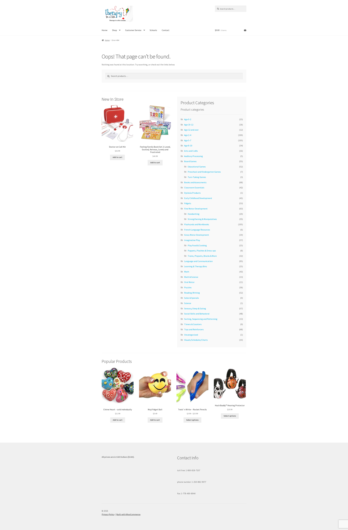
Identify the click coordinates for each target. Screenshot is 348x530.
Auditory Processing (193, 156)
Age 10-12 (188, 124)
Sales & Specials (191, 298)
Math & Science (191, 277)
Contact (165, 30)
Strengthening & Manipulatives (202, 219)
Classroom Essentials (194, 187)
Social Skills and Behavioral (196, 313)
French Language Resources (197, 229)
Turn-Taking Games (197, 177)
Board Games (190, 161)
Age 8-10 (188, 145)
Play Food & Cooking (197, 245)
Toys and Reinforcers (194, 329)
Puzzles (188, 287)
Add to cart (117, 157)
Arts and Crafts (191, 150)
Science (187, 303)
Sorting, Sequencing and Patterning (200, 319)
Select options (192, 420)
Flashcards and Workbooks (196, 224)
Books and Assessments (195, 182)
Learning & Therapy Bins (195, 266)
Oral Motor (189, 282)
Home (104, 30)
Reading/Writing (192, 292)
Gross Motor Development (196, 234)
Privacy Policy (108, 514)
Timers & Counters (193, 324)
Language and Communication (198, 261)
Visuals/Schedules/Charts (196, 340)
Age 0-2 (187, 119)
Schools (153, 30)
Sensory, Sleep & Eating (195, 308)
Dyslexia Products (192, 192)
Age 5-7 (187, 140)
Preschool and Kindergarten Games (204, 171)
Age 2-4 (187, 135)
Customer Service (133, 30)
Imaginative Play (192, 240)
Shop (114, 30)
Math (186, 271)
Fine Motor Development (196, 208)
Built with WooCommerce (128, 514)
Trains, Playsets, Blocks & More (202, 256)
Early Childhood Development (198, 198)
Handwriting (193, 214)
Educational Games (197, 166)
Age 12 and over (191, 129)
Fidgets (187, 203)
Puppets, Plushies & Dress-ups (202, 250)
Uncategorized (191, 334)
